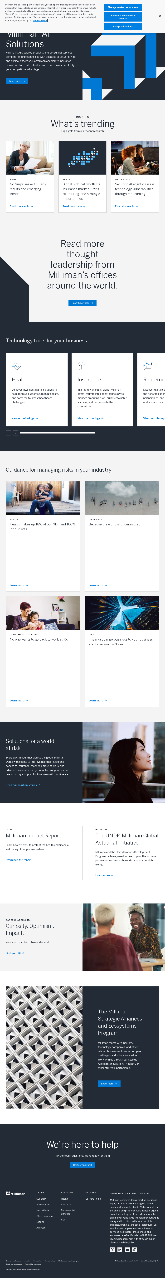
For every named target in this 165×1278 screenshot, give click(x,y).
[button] (30, 177)
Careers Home (93, 1198)
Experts (40, 1221)
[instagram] (134, 1249)
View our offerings (23, 418)
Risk (63, 1219)
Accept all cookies (123, 26)
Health (64, 1198)
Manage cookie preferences (123, 7)
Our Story (41, 1198)
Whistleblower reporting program (69, 1261)
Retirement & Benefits (68, 1212)
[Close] (159, 16)
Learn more (15, 81)
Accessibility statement (33, 1264)
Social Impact (43, 1204)
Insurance (66, 1204)
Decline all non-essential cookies (123, 17)
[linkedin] (119, 1249)
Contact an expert (82, 1165)
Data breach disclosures (14, 1264)
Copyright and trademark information (18, 1261)
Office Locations (44, 1216)
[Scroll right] (15, 432)
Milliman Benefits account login (125, 1261)
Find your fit (13, 953)
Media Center (43, 1210)
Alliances (40, 1227)
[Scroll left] (8, 432)
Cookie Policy (40, 20)
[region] (82, 16)
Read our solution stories (21, 785)
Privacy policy (50, 1261)
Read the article (19, 206)
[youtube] (127, 1249)
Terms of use (38, 1261)
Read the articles (80, 303)
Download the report (18, 860)
